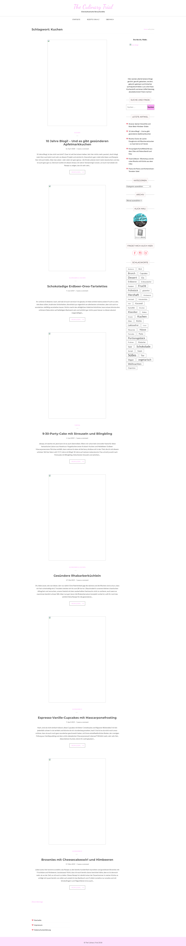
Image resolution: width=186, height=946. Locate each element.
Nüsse (143, 329)
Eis (142, 277)
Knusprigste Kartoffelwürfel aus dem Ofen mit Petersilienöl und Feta (140, 151)
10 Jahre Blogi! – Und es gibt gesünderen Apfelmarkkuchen (77, 142)
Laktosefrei (133, 325)
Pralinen (131, 342)
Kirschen (142, 308)
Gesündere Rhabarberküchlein (77, 575)
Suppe (139, 351)
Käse (130, 321)
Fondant (131, 286)
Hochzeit (131, 299)
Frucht (142, 285)
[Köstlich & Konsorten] (140, 215)
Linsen (144, 325)
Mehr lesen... (76, 172)
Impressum (38, 925)
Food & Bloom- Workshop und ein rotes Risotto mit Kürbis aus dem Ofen (141, 161)
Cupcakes (143, 273)
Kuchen (77, 132)
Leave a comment (83, 149)
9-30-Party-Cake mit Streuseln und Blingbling (77, 433)
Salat (130, 347)
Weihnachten (134, 364)
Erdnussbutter (146, 282)
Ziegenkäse (131, 368)
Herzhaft (133, 294)
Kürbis (139, 321)
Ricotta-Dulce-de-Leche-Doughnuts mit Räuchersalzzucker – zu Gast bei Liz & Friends (141, 141)
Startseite (76, 19)
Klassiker (133, 311)
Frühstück (133, 290)
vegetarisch (144, 359)
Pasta (141, 334)
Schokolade (143, 346)
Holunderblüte (143, 299)
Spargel (130, 351)
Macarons (131, 330)
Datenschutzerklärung (42, 930)
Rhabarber (142, 342)
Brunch (131, 273)
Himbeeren (147, 295)
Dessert (132, 277)
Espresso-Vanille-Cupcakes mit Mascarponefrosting (77, 717)
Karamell (139, 303)
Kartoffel (131, 308)
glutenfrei (146, 291)
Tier (142, 355)
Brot (140, 269)
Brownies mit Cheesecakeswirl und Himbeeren (77, 859)
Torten (77, 425)
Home (146, 29)
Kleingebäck (74, 278)
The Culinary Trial (93, 6)
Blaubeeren (131, 269)
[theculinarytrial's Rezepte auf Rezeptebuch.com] (140, 229)
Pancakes (131, 334)
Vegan (131, 360)
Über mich (110, 19)
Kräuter (130, 317)
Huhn (129, 303)
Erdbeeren (132, 282)
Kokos (144, 312)
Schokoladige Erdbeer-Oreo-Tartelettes (77, 286)
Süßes (132, 355)
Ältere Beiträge (37, 902)
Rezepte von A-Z (93, 19)
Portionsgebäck (136, 338)
